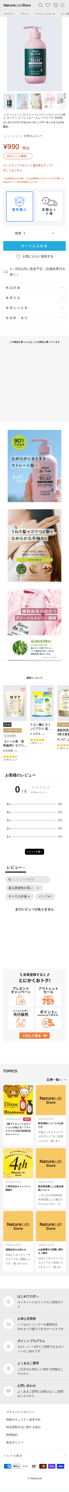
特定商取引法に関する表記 (23, 1427)
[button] (34, 804)
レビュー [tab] (16, 867)
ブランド (25, 14)
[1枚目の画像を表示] (9, 101)
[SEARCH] (41, 5)
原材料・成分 (17, 318)
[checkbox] (45, 896)
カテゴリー (9, 14)
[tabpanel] (34, 913)
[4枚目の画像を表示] (49, 101)
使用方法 (13, 297)
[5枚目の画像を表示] (63, 101)
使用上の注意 (17, 307)
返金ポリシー (14, 1442)
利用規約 (12, 1434)
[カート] (55, 5)
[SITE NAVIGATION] (62, 5)
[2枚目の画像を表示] (23, 101)
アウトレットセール (45, 14)
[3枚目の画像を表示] (36, 101)
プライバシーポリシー (20, 1411)
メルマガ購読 (13, 1455)
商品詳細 (13, 287)
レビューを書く (34, 851)
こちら (18, 170)
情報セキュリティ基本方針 (23, 1419)
